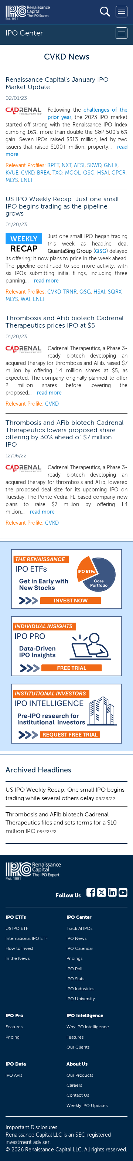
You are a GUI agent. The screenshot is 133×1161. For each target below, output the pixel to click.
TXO (57, 173)
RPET (53, 165)
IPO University (80, 998)
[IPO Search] (105, 12)
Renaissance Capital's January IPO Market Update (57, 83)
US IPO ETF (17, 928)
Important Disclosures (31, 1127)
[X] (101, 891)
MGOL (73, 173)
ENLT (27, 180)
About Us (77, 1064)
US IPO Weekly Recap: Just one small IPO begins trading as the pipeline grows (62, 206)
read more (46, 281)
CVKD (27, 173)
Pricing (13, 1037)
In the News (18, 958)
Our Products (79, 1075)
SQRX (115, 292)
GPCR (119, 173)
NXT (66, 165)
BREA (43, 173)
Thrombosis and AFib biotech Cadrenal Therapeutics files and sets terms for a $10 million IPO (61, 823)
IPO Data (16, 1064)
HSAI (103, 173)
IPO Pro (14, 1015)
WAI (25, 299)
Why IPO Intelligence (87, 1026)
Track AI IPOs (79, 928)
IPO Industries (80, 988)
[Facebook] (90, 891)
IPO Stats (75, 978)
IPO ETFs (16, 917)
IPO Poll (74, 968)
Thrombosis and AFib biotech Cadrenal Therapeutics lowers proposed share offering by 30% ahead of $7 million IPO (64, 434)
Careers (74, 1085)
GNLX (110, 165)
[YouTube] (123, 891)
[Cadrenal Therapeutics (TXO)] (24, 110)
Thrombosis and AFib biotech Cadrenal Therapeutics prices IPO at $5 (64, 321)
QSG (89, 173)
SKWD (94, 165)
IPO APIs (14, 1075)
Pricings (74, 958)
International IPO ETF (27, 938)
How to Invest (19, 948)
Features (14, 1026)
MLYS (12, 180)
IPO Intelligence (84, 1015)
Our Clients (77, 1047)
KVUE (12, 173)
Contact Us (77, 1095)
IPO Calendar (79, 948)
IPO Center (79, 917)
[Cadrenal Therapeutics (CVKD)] (24, 349)
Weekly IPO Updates (87, 1105)
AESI (79, 165)
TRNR (70, 292)
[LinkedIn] (112, 891)
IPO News (76, 938)
